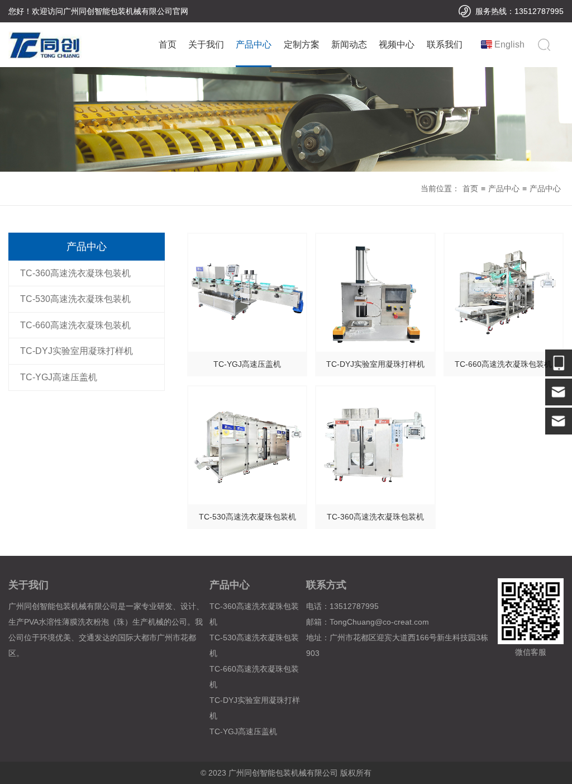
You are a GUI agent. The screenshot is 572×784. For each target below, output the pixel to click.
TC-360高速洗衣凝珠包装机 (75, 273)
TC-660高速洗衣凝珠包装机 (75, 325)
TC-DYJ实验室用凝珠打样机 (76, 351)
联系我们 (445, 44)
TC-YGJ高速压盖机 (58, 377)
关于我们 (206, 44)
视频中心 (396, 44)
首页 (168, 44)
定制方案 (302, 44)
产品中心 (253, 44)
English (509, 44)
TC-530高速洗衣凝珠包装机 (75, 299)
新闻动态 (349, 44)
